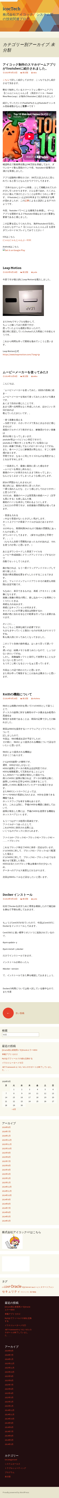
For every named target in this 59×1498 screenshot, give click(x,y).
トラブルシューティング (15, 1468)
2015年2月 (6, 1178)
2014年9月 (6, 1199)
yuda (35, 272)
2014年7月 (6, 1208)
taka (35, 72)
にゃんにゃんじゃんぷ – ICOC (17, 240)
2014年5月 (6, 1216)
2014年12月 (7, 1187)
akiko (35, 376)
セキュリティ (11, 1291)
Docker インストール (18, 895)
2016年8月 (6, 1127)
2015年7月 (6, 1161)
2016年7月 (6, 1131)
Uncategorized (11, 1459)
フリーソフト (25, 1292)
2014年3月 (6, 1221)
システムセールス (12, 1464)
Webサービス (35, 1287)
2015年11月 (7, 1144)
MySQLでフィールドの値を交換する (17, 1058)
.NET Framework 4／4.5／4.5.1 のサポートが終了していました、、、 (18, 1332)
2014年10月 (7, 1195)
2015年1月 (6, 1182)
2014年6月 (6, 1212)
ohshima (36, 698)
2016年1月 (6, 1136)
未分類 (25, 72)
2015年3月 (6, 1174)
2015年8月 (6, 1157)
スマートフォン (47, 1287)
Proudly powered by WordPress (16, 1492)
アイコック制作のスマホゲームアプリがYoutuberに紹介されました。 (29, 66)
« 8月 (14, 1109)
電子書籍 (33, 1292)
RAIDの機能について (17, 694)
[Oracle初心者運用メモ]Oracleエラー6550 (19, 1050)
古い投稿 (15, 1013)
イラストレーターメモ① (12, 1063)
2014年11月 (7, 1191)
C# (3, 1287)
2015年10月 (7, 1148)
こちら (6, 79)
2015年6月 (6, 1165)
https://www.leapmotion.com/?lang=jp (21, 354)
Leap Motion (12, 268)
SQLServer (26, 1287)
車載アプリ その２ (10, 1054)
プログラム (9, 1472)
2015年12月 (7, 1140)
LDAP (7, 1287)
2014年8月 (6, 1204)
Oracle (16, 1286)
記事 (27, 200)
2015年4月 (6, 1170)
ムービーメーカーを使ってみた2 (25, 372)
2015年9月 (6, 1153)
